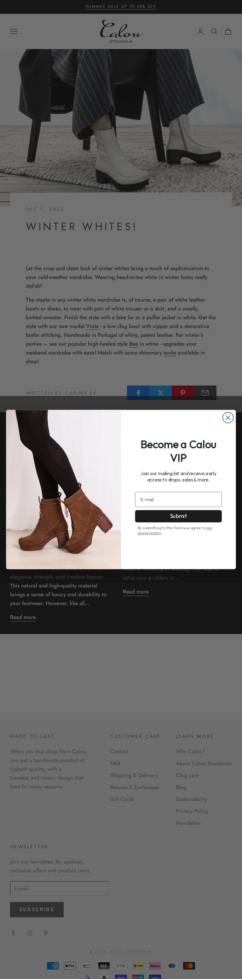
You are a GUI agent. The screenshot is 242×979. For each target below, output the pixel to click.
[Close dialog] (228, 417)
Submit (178, 516)
